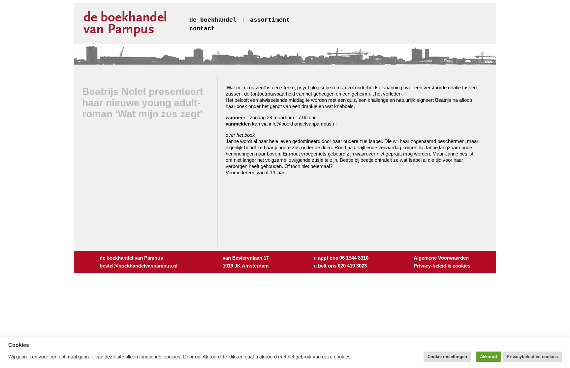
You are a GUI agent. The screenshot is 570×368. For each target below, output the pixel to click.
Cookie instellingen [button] (447, 356)
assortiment (270, 20)
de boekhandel (213, 20)
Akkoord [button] (488, 356)
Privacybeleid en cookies (532, 356)
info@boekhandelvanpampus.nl (302, 124)
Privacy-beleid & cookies (442, 266)
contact (202, 28)
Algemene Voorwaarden (441, 258)
